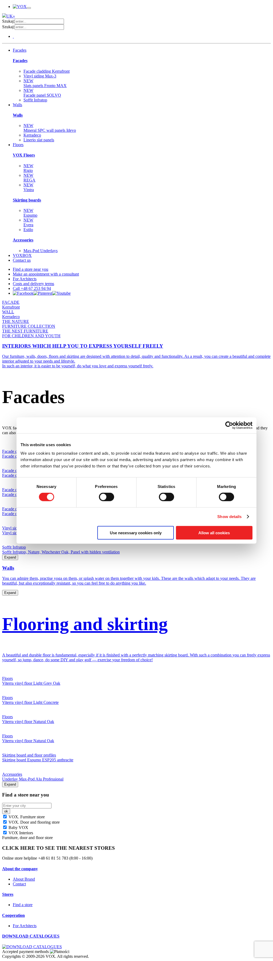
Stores (7, 894)
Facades (19, 50)
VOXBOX (22, 255)
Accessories (23, 240)
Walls (17, 104)
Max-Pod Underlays (40, 250)
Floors (18, 144)
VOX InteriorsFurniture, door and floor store (27, 835)
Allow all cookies (214, 532)
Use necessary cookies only (136, 532)
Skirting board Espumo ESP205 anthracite (37, 760)
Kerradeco (32, 135)
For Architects (25, 279)
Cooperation (13, 915)
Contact (19, 884)
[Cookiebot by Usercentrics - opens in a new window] (229, 425)
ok (6, 811)
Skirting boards (27, 200)
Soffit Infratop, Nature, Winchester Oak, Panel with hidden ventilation (61, 552)
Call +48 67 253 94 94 (32, 288)
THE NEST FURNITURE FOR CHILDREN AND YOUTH (31, 333)
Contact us (22, 260)
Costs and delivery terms (33, 283)
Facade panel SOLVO (42, 92)
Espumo (30, 212)
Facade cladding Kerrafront (46, 71)
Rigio (28, 168)
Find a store (23, 904)
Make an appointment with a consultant (46, 274)
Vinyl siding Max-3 (39, 76)
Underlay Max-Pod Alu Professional (32, 779)
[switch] (106, 497)
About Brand (24, 879)
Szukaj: (8, 21)
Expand (10, 557)
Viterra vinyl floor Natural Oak (28, 721)
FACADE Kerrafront (11, 304)
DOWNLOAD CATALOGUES (30, 936)
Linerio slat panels (38, 140)
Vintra (28, 187)
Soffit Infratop (35, 100)
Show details (229, 516)
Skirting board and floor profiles (29, 755)
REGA (29, 177)
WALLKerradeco (11, 314)
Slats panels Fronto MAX (45, 83)
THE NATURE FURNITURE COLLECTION (28, 323)
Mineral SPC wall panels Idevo (49, 128)
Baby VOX (17, 827)
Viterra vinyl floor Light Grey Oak (31, 683)
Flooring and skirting (85, 624)
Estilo (28, 229)
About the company (20, 868)
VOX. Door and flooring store (33, 822)
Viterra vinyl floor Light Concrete (30, 702)
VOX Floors (24, 155)
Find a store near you (30, 269)
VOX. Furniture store (26, 817)
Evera (28, 222)
